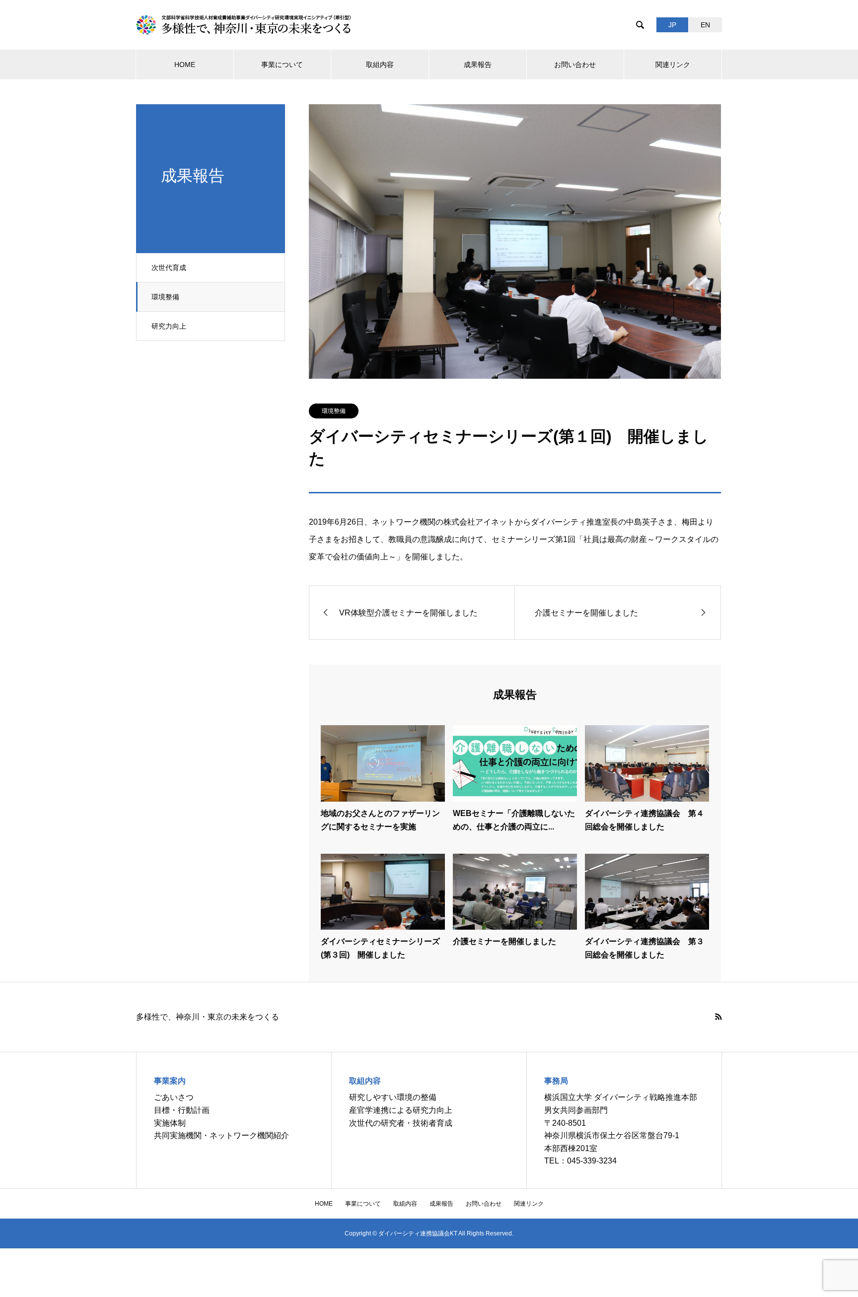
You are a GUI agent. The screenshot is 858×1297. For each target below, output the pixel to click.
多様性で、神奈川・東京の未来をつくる (207, 1017)
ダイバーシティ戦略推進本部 (645, 1097)
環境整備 (165, 297)
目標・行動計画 (182, 1110)
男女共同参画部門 (576, 1110)
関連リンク (672, 64)
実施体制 (170, 1123)
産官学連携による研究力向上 (400, 1110)
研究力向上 (168, 326)
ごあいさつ (174, 1097)
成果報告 (478, 64)
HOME (184, 64)
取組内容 (380, 64)
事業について (282, 64)
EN (705, 25)
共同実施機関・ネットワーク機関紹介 (221, 1135)
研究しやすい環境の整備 (392, 1097)
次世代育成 (168, 268)
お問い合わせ (575, 64)
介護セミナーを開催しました (504, 941)
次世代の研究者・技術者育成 (400, 1123)
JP (672, 25)
